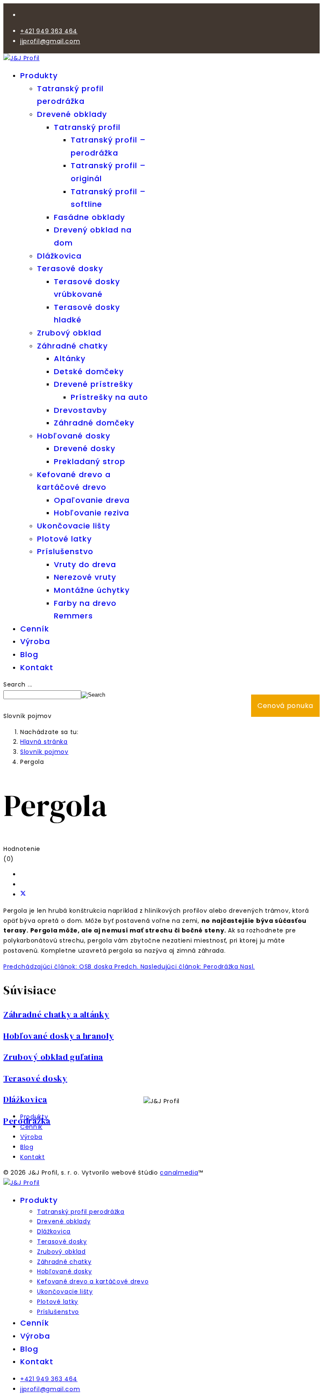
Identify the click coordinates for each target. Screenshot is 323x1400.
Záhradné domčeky (94, 422)
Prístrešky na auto (109, 397)
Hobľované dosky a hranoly (58, 1036)
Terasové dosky (70, 268)
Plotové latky (64, 539)
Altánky (69, 358)
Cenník (34, 628)
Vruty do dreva (85, 564)
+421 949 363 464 (48, 31)
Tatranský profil (87, 127)
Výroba (35, 641)
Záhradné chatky (72, 346)
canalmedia (179, 1172)
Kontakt (36, 667)
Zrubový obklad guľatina (53, 1057)
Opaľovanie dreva (92, 500)
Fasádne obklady (89, 217)
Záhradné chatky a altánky (56, 1014)
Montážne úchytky (92, 590)
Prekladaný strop (89, 461)
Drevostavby (80, 410)
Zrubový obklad (69, 333)
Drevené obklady (72, 114)
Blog (29, 654)
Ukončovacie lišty (73, 525)
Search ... (17, 684)
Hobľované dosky (73, 436)
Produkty (39, 75)
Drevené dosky (84, 448)
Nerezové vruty (85, 577)
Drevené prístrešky (93, 384)
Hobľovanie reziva (91, 512)
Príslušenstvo (65, 551)
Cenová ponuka (285, 706)
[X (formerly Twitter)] (23, 894)
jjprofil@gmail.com (50, 41)
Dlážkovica (59, 256)
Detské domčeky (89, 371)
